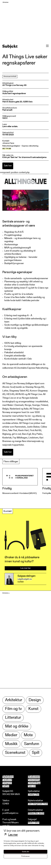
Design (35, 700)
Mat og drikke (16, 726)
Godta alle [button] (25, 852)
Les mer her (25, 568)
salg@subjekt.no (25, 579)
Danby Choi (33, 794)
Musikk (11, 744)
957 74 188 (6, 149)
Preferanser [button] (25, 856)
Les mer (13, 834)
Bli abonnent (34, 776)
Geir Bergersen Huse (38, 804)
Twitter (5, 786)
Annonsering (34, 780)
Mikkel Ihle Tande (36, 813)
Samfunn (31, 744)
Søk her (8, 165)
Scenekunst (15, 753)
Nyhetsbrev (8, 776)
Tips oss (32, 786)
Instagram (7, 783)
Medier (11, 735)
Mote (28, 735)
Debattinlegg (34, 783)
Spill (35, 753)
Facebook (7, 780)
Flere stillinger (11, 461)
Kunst (33, 709)
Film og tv (13, 709)
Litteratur (13, 718)
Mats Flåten (33, 823)
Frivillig (7, 488)
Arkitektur (13, 700)
